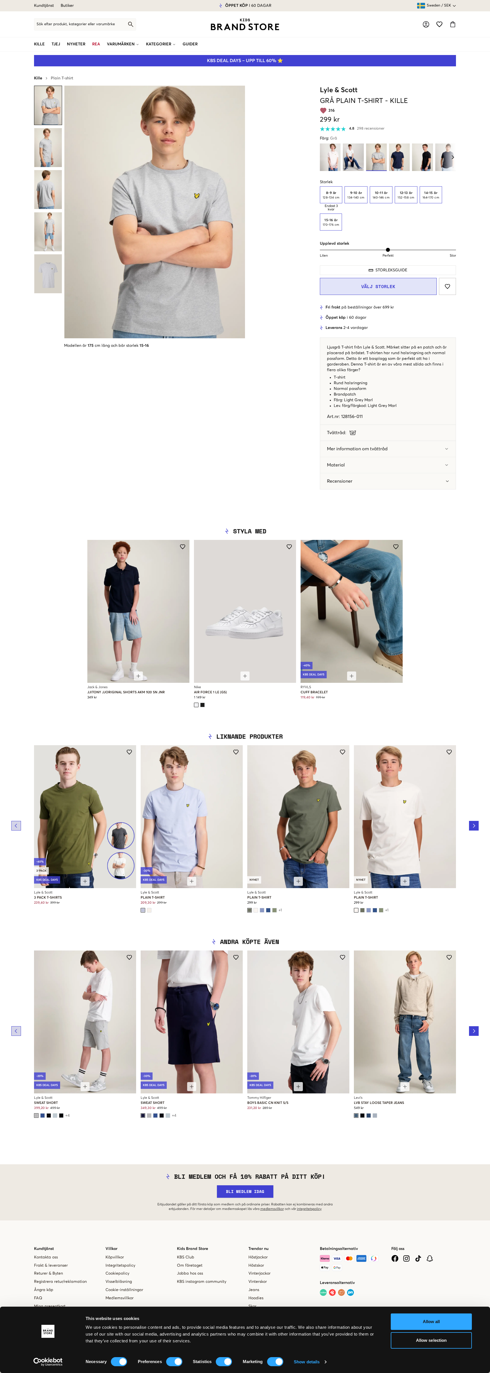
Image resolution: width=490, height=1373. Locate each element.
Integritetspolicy (120, 1266)
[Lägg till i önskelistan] (447, 286)
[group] (388, 208)
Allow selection (431, 1340)
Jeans (253, 1290)
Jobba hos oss (190, 1273)
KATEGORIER (158, 44)
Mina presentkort (50, 1306)
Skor (252, 1306)
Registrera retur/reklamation (60, 1282)
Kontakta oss (46, 1257)
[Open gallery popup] (154, 212)
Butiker (67, 6)
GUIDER (190, 44)
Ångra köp (43, 1290)
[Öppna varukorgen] (452, 24)
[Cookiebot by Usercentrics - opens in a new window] (48, 1362)
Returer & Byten (48, 1273)
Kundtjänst (44, 6)
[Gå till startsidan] (245, 24)
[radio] (331, 194)
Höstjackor (258, 1257)
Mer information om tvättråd (357, 449)
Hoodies (255, 1298)
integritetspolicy (309, 1209)
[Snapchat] (429, 1258)
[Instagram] (406, 1258)
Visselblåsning (118, 1282)
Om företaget (189, 1266)
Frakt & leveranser (51, 1266)
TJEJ (56, 44)
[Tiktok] (418, 1258)
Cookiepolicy (117, 1273)
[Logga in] (426, 24)
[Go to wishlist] (439, 24)
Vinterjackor (259, 1273)
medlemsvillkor (272, 1209)
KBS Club (185, 1257)
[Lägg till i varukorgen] (138, 676)
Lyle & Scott (339, 90)
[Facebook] (394, 1258)
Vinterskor (257, 1282)
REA (96, 44)
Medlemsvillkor (119, 1298)
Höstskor (256, 1266)
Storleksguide (391, 270)
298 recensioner (371, 128)
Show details (307, 1361)
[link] (245, 24)
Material (336, 465)
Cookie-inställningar (124, 1290)
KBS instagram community (201, 1282)
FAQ (38, 1298)
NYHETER (76, 44)
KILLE (39, 44)
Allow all (431, 1321)
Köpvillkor (114, 1257)
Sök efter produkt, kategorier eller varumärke (76, 24)
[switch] (174, 1361)
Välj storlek (378, 286)
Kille (38, 78)
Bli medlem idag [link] (245, 1191)
